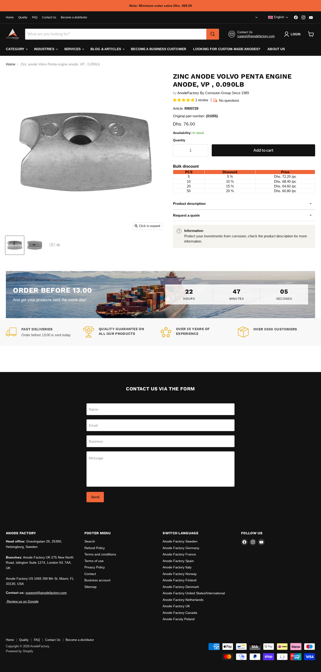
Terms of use (94, 561)
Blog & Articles (106, 49)
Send (95, 497)
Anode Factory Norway (180, 574)
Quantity (179, 140)
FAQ (34, 17)
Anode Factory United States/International (194, 593)
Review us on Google (22, 601)
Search (89, 541)
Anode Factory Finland (179, 580)
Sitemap (90, 587)
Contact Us (49, 17)
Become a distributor (74, 17)
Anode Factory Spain (178, 561)
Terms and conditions (100, 554)
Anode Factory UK (176, 606)
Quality (22, 17)
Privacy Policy (94, 567)
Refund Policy (94, 548)
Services (73, 49)
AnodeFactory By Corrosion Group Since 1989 (213, 93)
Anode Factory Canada (180, 613)
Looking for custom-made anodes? (226, 49)
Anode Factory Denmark (181, 587)
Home (10, 17)
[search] (212, 34)
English (279, 17)
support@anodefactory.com (256, 36)
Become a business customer (158, 49)
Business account (97, 580)
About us (276, 49)
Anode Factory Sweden (180, 541)
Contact (90, 574)
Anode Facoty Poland (179, 619)
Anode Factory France (179, 554)
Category (15, 49)
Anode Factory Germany (181, 548)
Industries (44, 49)
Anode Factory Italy (177, 567)
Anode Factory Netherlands (183, 600)
